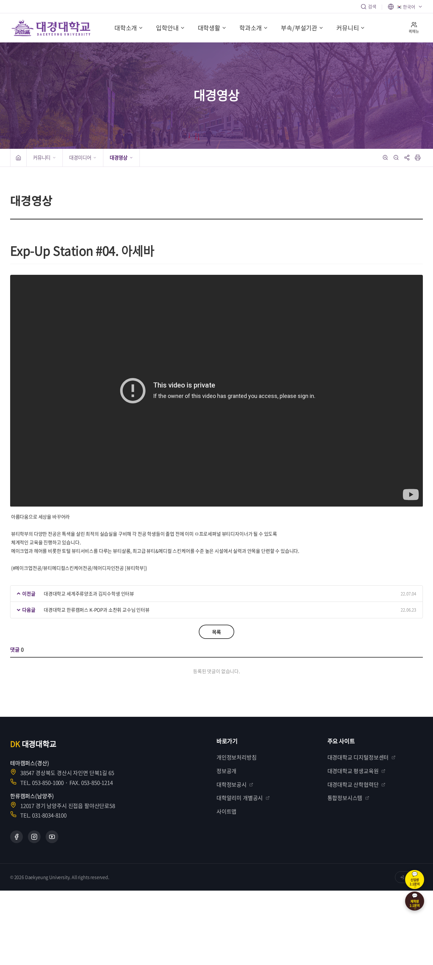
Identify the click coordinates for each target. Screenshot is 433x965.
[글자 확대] (385, 158)
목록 (216, 631)
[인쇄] (418, 158)
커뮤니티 (347, 27)
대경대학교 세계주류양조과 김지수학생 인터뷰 (89, 593)
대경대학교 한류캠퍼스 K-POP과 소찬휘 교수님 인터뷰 (97, 609)
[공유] (407, 158)
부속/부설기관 (299, 27)
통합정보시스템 (345, 798)
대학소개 (125, 27)
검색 (372, 6)
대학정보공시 (232, 784)
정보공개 (226, 771)
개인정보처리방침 (237, 757)
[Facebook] (16, 836)
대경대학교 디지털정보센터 (358, 757)
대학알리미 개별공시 (240, 798)
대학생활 (209, 27)
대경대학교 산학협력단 (353, 784)
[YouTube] (52, 836)
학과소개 (250, 27)
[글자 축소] (396, 158)
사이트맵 (226, 811)
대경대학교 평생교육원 (353, 771)
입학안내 (167, 27)
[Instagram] (34, 836)
